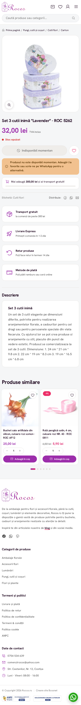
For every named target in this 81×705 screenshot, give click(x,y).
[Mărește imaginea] (9, 105)
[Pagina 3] (40, 469)
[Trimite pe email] (77, 198)
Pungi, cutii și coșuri (33, 30)
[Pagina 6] (49, 469)
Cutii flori (53, 30)
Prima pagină (13, 30)
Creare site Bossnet (46, 690)
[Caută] (73, 18)
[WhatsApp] (11, 537)
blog (47, 528)
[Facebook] (4, 537)
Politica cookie (10, 629)
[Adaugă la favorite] (74, 151)
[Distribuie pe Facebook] (65, 198)
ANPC (5, 635)
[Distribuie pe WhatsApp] (71, 198)
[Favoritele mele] (60, 7)
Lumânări (7, 570)
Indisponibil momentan (37, 150)
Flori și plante (10, 583)
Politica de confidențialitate (18, 616)
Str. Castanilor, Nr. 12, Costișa (25, 669)
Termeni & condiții (13, 623)
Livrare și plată (11, 604)
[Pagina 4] (43, 469)
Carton (65, 30)
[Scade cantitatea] (7, 451)
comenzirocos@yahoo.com (24, 662)
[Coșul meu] (52, 7)
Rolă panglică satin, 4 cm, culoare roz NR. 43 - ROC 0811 (57, 434)
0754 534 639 (16, 655)
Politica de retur (11, 610)
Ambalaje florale (12, 557)
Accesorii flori (10, 564)
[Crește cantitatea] (20, 451)
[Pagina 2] (37, 469)
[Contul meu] (68, 7)
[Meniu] (76, 7)
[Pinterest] (17, 537)
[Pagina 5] (46, 469)
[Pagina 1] (33, 469)
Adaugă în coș (22, 459)
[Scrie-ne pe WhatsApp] (73, 697)
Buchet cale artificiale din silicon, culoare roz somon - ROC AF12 (19, 434)
